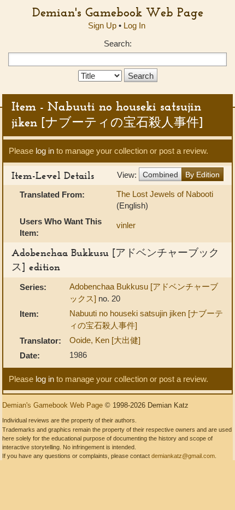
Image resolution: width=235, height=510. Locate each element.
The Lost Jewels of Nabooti (164, 194)
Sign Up (102, 25)
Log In (134, 25)
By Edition (202, 174)
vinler (126, 225)
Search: (118, 43)
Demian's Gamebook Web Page (117, 12)
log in (45, 150)
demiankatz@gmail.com (183, 456)
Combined (160, 174)
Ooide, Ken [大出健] (104, 340)
